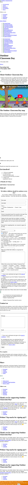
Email (2, 211)
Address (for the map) (13, 220)
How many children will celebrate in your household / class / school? (13, 246)
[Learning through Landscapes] (3, 378)
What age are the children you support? (10, 236)
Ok (18, 484)
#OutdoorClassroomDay (5, 440)
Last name (3, 203)
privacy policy (14, 282)
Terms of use (6, 381)
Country (3, 229)
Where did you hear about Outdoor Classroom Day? (13, 264)
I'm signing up (4, 232)
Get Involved (6, 4)
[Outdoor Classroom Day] (6, 0)
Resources (5, 7)
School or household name (14, 215)
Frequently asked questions (9, 382)
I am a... (3, 205)
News (4, 9)
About (4, 5)
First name (3, 200)
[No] (20, 484)
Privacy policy (6, 383)
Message (3, 315)
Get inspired (5, 8)
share (16, 404)
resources (5, 408)
